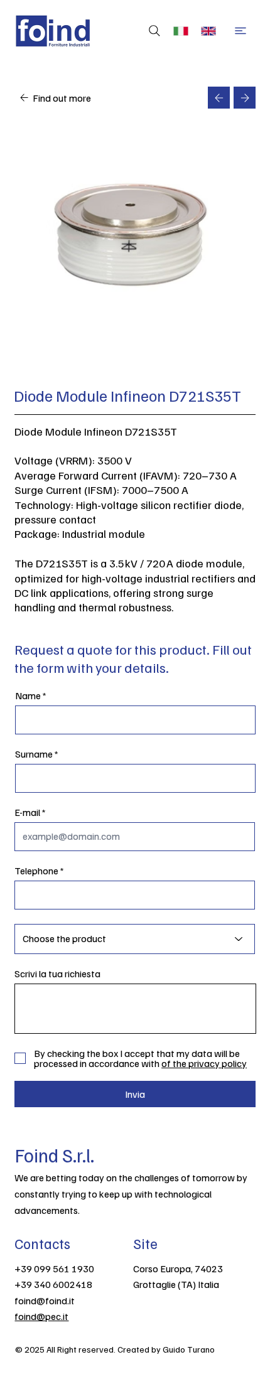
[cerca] (151, 31)
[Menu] (241, 30)
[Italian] (183, 31)
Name (28, 695)
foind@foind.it (44, 1300)
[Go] (219, 98)
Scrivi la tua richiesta (57, 973)
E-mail (27, 812)
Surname (34, 754)
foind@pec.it (41, 1316)
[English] (211, 31)
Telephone (36, 871)
